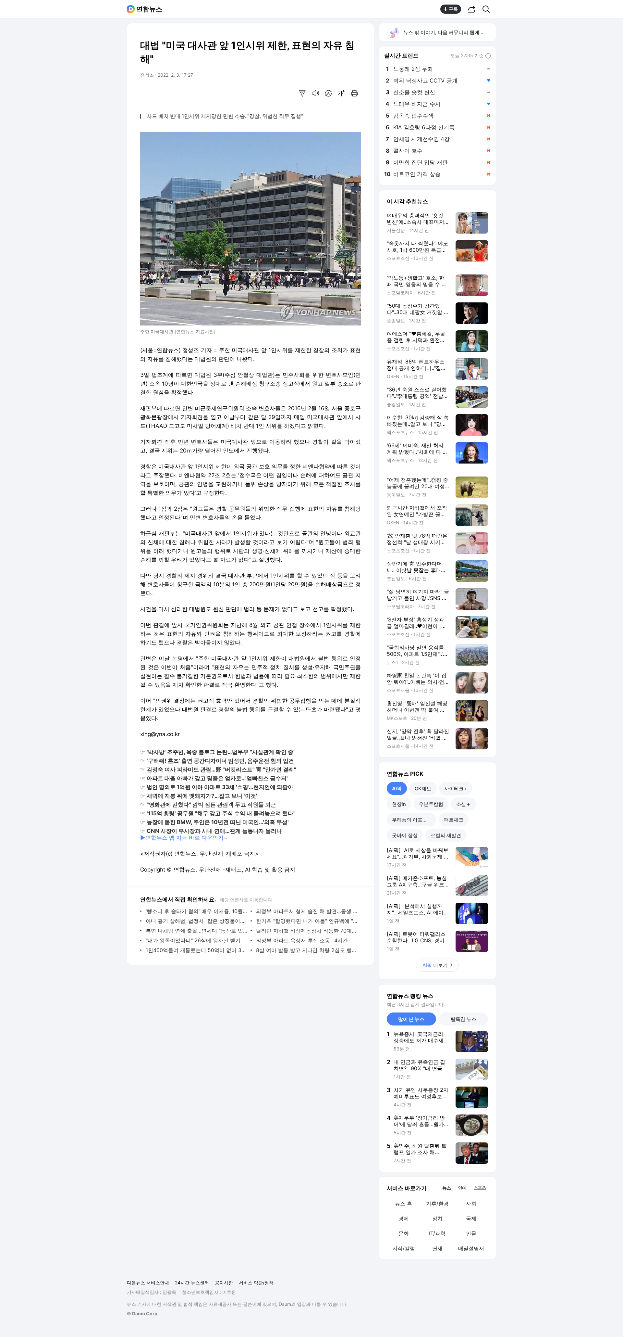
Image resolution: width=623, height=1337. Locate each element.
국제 (471, 1218)
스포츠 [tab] (479, 1188)
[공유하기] (472, 9)
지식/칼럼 (403, 1248)
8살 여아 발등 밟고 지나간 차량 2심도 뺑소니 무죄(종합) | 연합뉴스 (307, 950)
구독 (453, 9)
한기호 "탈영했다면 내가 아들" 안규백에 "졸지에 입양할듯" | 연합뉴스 (307, 921)
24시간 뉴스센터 (192, 1282)
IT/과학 (437, 1233)
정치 (437, 1218)
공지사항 (224, 1282)
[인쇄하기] (354, 93)
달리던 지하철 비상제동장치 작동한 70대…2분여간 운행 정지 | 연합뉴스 (307, 930)
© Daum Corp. (143, 1313)
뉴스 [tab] (446, 1188)
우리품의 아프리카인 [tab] (414, 820)
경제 (403, 1218)
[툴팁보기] (488, 56)
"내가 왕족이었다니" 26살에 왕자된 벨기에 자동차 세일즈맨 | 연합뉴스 (196, 940)
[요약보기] (302, 93)
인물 (471, 1233)
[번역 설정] (328, 93)
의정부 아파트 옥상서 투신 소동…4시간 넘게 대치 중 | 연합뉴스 (307, 940)
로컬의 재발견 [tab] (446, 835)
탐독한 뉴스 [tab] (463, 1019)
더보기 (435, 965)
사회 (471, 1203)
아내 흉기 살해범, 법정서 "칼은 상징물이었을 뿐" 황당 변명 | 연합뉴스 (196, 921)
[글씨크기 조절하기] (341, 93)
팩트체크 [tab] (453, 820)
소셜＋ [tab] (463, 804)
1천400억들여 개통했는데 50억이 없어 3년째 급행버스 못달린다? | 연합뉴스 (196, 950)
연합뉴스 (149, 9)
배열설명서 (471, 1248)
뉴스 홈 (403, 1203)
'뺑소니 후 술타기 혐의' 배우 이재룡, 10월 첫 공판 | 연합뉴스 (196, 911)
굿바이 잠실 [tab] (405, 835)
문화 (403, 1233)
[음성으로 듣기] (315, 93)
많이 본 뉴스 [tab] (411, 1019)
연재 (437, 1248)
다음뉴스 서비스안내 (148, 1282)
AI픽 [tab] (397, 788)
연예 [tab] (462, 1188)
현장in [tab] (399, 804)
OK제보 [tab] (423, 788)
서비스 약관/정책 (256, 1282)
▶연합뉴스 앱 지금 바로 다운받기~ (183, 837)
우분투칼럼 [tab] (431, 804)
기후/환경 (437, 1203)
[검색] (488, 9)
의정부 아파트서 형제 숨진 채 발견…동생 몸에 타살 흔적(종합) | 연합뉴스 (307, 911)
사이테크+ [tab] (455, 788)
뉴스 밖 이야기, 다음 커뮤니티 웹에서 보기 (449, 32)
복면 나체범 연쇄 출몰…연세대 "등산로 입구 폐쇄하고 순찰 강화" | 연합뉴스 (196, 930)
